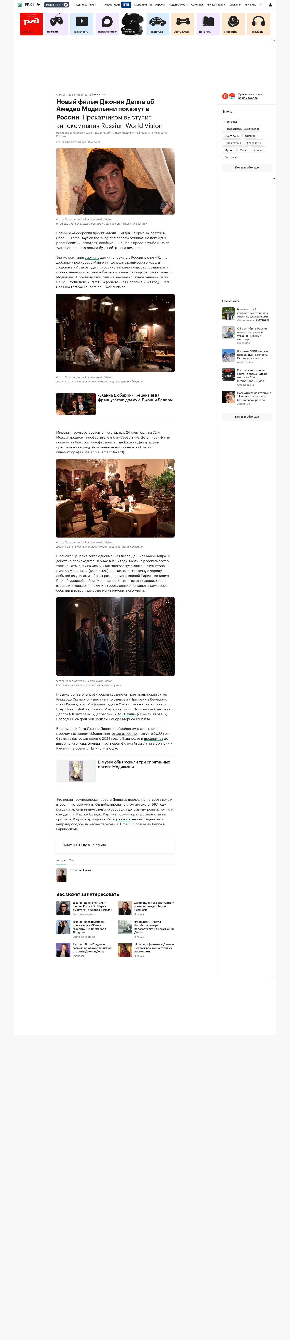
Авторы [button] (61, 860)
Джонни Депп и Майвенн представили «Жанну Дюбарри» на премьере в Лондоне (90, 927)
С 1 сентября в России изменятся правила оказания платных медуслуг (252, 333)
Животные (243, 403)
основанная (116, 281)
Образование (245, 320)
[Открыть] (61, 4)
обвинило (143, 823)
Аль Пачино (127, 713)
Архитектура (245, 361)
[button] (115, 332)
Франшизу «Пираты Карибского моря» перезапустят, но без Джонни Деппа (154, 927)
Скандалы (79, 955)
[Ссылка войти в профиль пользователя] (270, 4)
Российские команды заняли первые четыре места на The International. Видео (252, 375)
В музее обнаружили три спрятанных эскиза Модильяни (134, 764)
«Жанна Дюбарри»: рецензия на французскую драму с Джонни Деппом (135, 397)
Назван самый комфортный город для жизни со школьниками (252, 312)
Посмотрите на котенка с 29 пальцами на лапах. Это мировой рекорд (254, 396)
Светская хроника (84, 913)
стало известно (124, 733)
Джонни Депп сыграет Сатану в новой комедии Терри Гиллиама (154, 906)
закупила (92, 256)
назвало (125, 818)
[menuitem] (85, 4)
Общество (243, 342)
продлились (153, 737)
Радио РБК (53, 5)
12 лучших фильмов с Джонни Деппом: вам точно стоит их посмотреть (154, 948)
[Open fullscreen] (167, 300)
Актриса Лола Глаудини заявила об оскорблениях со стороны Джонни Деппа (92, 948)
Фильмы (61, 94)
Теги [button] (72, 860)
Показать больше (247, 167)
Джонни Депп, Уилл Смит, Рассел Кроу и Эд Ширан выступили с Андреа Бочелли (92, 906)
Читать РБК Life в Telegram (84, 844)
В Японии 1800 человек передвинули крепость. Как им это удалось (252, 354)
